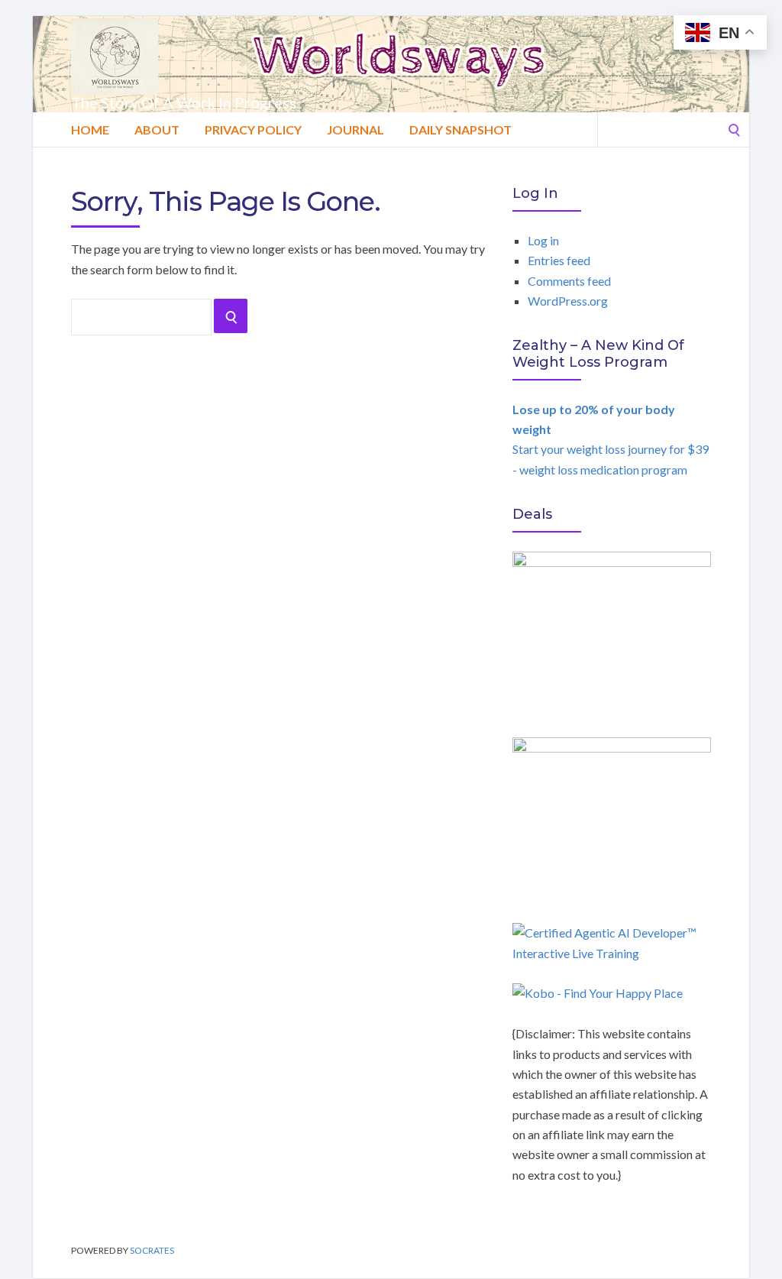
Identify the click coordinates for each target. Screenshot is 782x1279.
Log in (543, 240)
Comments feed (569, 281)
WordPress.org (568, 300)
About (156, 129)
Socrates (152, 1250)
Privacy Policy (253, 129)
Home (90, 129)
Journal (355, 129)
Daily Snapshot (460, 129)
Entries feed (559, 260)
